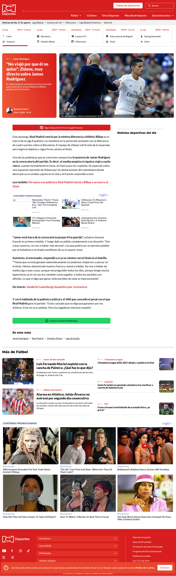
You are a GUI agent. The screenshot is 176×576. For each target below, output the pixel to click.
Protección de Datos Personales (148, 546)
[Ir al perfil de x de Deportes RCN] (3, 558)
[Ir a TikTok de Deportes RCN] (28, 551)
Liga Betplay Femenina (90, 22)
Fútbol (74, 15)
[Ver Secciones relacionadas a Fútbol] (80, 15)
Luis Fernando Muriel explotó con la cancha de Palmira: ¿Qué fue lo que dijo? (64, 366)
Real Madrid (37, 338)
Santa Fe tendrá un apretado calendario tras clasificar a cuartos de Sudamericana (125, 386)
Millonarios (70, 22)
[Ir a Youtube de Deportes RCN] (4, 551)
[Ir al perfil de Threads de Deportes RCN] (12, 558)
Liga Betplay (38, 22)
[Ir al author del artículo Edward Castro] (9, 111)
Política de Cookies (145, 567)
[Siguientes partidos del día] (172, 36)
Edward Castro (21, 109)
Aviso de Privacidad (142, 542)
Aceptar (164, 567)
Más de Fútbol (15, 352)
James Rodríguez (20, 338)
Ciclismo (92, 15)
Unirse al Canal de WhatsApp (63, 320)
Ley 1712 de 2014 (141, 560)
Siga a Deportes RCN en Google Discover (63, 127)
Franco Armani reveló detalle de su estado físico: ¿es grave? (124, 408)
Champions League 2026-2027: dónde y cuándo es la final (126, 362)
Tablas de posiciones (128, 5)
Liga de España (73, 338)
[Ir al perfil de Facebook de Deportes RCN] (12, 551)
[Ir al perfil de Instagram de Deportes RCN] (20, 551)
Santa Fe (108, 22)
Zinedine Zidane (54, 338)
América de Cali (54, 22)
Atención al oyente (141, 537)
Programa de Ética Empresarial (147, 551)
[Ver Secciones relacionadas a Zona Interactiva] (173, 15)
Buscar (155, 5)
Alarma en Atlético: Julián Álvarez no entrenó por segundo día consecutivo (63, 396)
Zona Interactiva (161, 15)
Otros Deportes (110, 15)
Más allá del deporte (136, 15)
